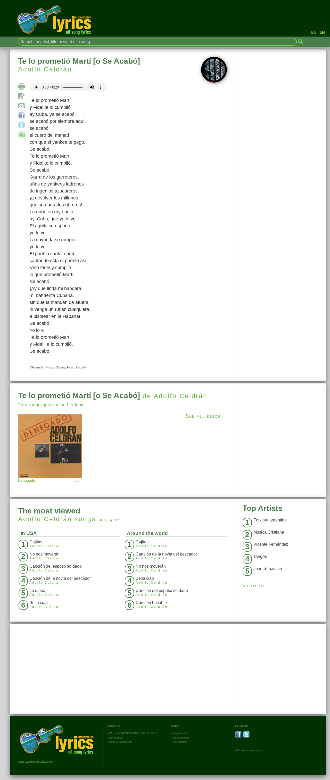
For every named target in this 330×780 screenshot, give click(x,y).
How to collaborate (120, 741)
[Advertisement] (280, 425)
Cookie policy (181, 737)
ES (313, 32)
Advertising (180, 741)
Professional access (249, 750)
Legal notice (180, 733)
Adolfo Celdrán (45, 69)
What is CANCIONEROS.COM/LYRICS (133, 733)
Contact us (116, 737)
